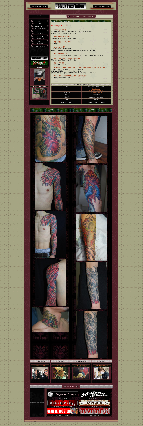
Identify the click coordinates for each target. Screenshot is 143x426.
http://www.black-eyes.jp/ (96, 90)
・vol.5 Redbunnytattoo (101, 365)
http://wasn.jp (96, 89)
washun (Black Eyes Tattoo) (39, 17)
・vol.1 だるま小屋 (40, 365)
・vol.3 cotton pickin (81, 365)
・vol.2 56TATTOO (60, 365)
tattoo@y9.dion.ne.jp (96, 92)
